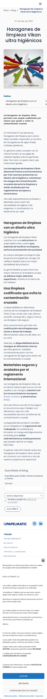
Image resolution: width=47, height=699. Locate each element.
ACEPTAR (23, 676)
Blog (14, 10)
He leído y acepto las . (22, 500)
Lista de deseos (11, 547)
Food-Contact (12, 396)
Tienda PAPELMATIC (12, 538)
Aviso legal (39, 696)
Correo (9, 483)
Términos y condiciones (14, 551)
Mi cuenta (8, 543)
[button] (43, 560)
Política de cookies (10, 696)
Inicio (6, 10)
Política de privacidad (26, 696)
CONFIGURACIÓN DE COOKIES (23, 690)
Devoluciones (10, 556)
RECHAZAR (23, 683)
